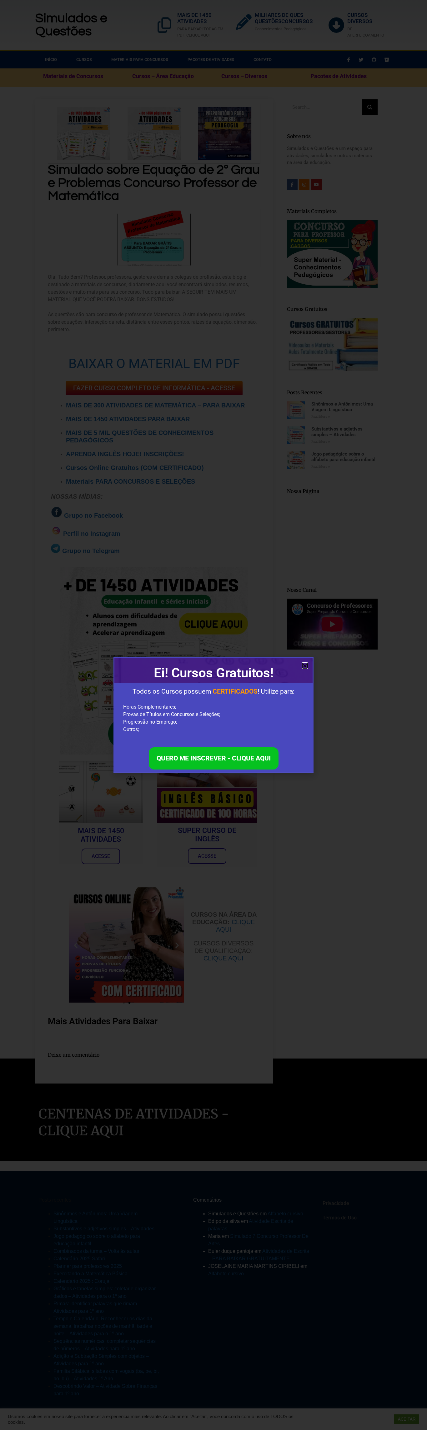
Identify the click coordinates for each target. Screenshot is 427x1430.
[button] (305, 665)
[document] (213, 715)
